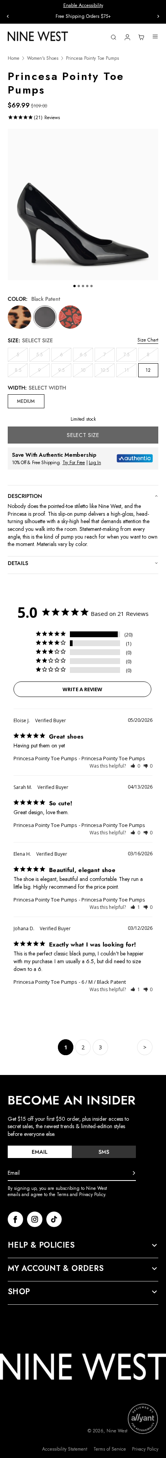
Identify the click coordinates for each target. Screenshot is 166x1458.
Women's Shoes (42, 58)
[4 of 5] (87, 286)
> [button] (144, 1047)
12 (148, 370)
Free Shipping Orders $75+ (83, 16)
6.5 (86, 356)
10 (87, 372)
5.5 (42, 356)
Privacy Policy (145, 1449)
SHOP (19, 1292)
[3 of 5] (83, 286)
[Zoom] (83, 204)
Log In (95, 462)
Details (18, 563)
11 (130, 372)
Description (25, 496)
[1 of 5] (74, 286)
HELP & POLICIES (41, 1245)
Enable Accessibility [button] (83, 5)
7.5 (130, 356)
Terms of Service (109, 1449)
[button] (135, 766)
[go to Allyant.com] (142, 1418)
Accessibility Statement (64, 1449)
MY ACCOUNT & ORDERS (56, 1268)
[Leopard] (19, 317)
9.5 (64, 372)
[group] (83, 16)
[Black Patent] (45, 317)
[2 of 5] (79, 286)
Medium (26, 401)
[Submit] (134, 1173)
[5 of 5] (91, 286)
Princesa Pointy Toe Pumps (45, 758)
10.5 (107, 372)
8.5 (21, 372)
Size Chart (147, 339)
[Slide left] (7, 16)
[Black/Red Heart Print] (70, 317)
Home (13, 58)
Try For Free (74, 462)
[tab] (40, 1152)
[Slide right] (158, 16)
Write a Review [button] (82, 689)
